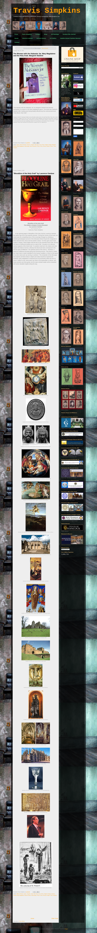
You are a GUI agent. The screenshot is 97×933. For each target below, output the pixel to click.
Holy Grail (37, 144)
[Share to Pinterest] (38, 143)
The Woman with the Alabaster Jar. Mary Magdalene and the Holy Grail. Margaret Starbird (34, 55)
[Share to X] (36, 143)
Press (16, 34)
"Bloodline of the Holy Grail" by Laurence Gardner (33, 173)
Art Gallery (53, 38)
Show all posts (45, 48)
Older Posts (54, 918)
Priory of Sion (40, 146)
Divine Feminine (23, 144)
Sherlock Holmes (27, 38)
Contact (37, 34)
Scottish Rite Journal (69, 34)
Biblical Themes (20, 893)
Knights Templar (48, 144)
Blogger (66, 928)
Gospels (32, 144)
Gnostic (28, 144)
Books (16, 38)
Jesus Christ (41, 144)
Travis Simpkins (46, 11)
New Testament (33, 146)
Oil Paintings (55, 34)
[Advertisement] (35, 159)
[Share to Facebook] (37, 143)
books (18, 144)
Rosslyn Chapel (46, 895)
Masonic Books (27, 895)
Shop (45, 34)
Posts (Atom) (22, 921)
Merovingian (26, 146)
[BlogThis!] (34, 143)
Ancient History (41, 38)
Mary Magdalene (20, 146)
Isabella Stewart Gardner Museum (70, 38)
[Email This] (33, 143)
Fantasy (17, 42)
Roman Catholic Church (48, 146)
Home (32, 918)
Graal (32, 893)
